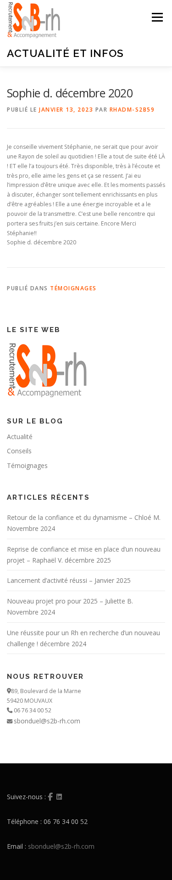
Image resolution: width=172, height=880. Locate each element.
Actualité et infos (65, 52)
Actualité (20, 436)
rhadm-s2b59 (132, 109)
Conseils (19, 450)
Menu (156, 17)
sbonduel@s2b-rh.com (47, 720)
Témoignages (73, 288)
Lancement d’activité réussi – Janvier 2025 (69, 580)
